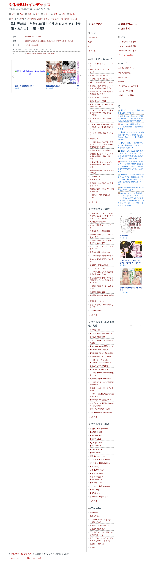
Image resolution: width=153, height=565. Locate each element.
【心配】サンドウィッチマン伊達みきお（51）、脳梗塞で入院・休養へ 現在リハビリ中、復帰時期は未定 (131, 136)
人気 (63, 14)
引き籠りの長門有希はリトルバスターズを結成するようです (101, 87)
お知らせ (125, 28)
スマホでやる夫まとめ (127, 41)
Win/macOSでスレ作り (127, 50)
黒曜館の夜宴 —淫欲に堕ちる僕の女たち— (102, 171)
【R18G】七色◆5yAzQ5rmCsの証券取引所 (102, 395)
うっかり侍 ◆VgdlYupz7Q (99, 496)
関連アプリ (31, 558)
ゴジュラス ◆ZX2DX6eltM (100, 460)
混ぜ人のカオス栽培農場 (99, 366)
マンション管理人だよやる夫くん (101, 134)
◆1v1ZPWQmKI (96, 466)
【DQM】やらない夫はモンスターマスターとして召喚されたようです (102, 126)
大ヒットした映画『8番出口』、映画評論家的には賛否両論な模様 (130, 126)
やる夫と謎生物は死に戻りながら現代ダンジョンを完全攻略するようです (101, 280)
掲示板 (72, 14)
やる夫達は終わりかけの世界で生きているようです (101, 241)
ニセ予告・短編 (95, 310)
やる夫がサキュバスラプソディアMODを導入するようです (101, 539)
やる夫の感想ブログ (126, 68)
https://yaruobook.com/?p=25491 (41, 53)
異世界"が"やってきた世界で (100, 150)
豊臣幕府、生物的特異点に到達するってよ (101, 184)
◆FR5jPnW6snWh (96, 473)
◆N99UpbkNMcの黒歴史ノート (102, 346)
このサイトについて (17, 558)
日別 (13, 14)
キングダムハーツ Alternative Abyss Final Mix (101, 105)
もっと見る (92, 201)
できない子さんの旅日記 (99, 75)
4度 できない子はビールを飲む (102, 82)
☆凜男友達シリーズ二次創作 (101, 357)
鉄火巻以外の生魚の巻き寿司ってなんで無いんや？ (131, 188)
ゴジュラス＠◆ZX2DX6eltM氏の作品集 (102, 341)
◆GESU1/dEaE (95, 439)
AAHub (121, 81)
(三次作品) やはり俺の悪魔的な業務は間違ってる (101, 533)
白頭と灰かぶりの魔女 (98, 101)
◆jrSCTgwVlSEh (96, 442)
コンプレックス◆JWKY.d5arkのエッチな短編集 (102, 404)
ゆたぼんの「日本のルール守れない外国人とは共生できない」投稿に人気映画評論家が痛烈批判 (131, 118)
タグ (37, 14)
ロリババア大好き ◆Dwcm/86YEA (96, 478)
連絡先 (40, 558)
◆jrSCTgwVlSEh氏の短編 (99, 369)
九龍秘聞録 (94, 513)
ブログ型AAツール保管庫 (128, 86)
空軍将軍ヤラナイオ (97, 301)
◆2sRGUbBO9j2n (96, 432)
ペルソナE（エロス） (98, 268)
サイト (46, 14)
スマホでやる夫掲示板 (127, 46)
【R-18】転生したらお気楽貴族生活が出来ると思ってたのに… (101, 273)
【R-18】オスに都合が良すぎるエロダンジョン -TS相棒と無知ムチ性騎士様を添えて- (102, 144)
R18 (90, 46)
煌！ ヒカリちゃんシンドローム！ (101, 65)
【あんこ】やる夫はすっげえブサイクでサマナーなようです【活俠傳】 (101, 112)
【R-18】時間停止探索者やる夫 (101, 256)
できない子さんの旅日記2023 (101, 79)
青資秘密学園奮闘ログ (98, 222)
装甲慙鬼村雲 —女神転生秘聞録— (102, 296)
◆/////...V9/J (94, 490)
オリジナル (92, 37)
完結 (90, 42)
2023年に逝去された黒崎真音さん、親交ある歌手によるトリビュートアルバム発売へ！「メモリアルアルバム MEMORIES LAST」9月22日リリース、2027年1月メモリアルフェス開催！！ (131, 199)
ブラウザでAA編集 (125, 55)
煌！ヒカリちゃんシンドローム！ (101, 120)
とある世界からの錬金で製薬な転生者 (101, 306)
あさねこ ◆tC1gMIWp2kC (100, 429)
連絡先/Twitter (128, 24)
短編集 (92, 547)
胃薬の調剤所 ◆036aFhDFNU (101, 379)
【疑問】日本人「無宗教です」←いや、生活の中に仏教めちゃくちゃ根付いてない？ (131, 145)
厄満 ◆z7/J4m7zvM (97, 470)
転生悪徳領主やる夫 (97, 292)
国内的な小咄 (95, 330)
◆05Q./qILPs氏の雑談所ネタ (100, 400)
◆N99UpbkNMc (96, 435)
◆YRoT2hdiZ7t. (95, 446)
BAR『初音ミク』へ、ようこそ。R (100, 70)
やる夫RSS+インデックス (30, 4)
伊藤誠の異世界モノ (97, 529)
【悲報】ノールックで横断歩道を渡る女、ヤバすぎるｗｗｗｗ (131, 111)
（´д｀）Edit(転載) (125, 90)
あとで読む (97, 24)
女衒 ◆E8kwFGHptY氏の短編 (101, 412)
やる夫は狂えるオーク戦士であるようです (101, 247)
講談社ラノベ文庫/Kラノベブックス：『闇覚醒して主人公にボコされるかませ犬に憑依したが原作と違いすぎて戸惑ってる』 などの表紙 (131, 166)
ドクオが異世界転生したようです (101, 226)
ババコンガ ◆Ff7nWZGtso (100, 486)
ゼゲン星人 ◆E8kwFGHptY (100, 463)
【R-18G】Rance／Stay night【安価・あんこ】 (100, 520)
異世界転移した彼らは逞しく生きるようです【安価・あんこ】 (50, 41)
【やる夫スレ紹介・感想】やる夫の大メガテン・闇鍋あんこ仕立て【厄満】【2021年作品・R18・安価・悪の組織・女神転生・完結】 (131, 179)
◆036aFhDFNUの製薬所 (99, 350)
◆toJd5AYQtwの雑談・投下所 (101, 333)
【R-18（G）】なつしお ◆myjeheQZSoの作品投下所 (100, 361)
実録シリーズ (95, 139)
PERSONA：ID (95, 176)
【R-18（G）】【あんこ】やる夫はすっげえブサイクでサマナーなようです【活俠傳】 (101, 215)
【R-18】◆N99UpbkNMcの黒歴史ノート (102, 374)
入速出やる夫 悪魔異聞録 (100, 231)
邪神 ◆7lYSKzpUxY (33, 36)
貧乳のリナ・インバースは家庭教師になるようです (101, 93)
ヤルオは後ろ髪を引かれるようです (101, 260)
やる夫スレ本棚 (31, 45)
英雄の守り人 (95, 516)
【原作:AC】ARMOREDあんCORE (100, 196)
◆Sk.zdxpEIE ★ (96, 483)
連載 (29, 14)
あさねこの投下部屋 (97, 337)
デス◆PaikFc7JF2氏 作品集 (100, 409)
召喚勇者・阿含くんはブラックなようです (101, 235)
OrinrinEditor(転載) (126, 95)
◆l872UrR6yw (95, 493)
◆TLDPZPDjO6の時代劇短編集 (101, 353)
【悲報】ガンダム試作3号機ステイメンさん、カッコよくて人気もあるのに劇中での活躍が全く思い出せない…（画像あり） (130, 154)
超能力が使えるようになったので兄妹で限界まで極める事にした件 (101, 156)
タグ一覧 (92, 51)
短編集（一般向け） (97, 544)
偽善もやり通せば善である (100, 252)
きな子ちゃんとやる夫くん (100, 525)
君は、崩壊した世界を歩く (100, 97)
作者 (55, 14)
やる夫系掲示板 (124, 72)
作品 (21, 14)
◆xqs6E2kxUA (95, 453)
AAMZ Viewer (123, 77)
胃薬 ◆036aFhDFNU (97, 456)
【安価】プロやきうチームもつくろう (101, 287)
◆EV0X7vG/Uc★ (96, 449)
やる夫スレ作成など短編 (99, 265)
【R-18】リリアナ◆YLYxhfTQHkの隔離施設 (102, 383)
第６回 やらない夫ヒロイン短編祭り (101, 389)
